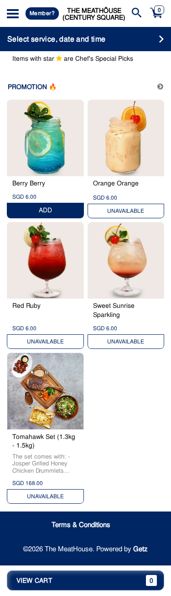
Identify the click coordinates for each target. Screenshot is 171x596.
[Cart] (156, 18)
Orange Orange (116, 183)
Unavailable (125, 211)
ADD (45, 210)
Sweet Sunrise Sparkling (114, 310)
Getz (140, 549)
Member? (42, 13)
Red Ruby (26, 305)
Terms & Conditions (81, 524)
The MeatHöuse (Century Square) (93, 13)
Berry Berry (28, 183)
